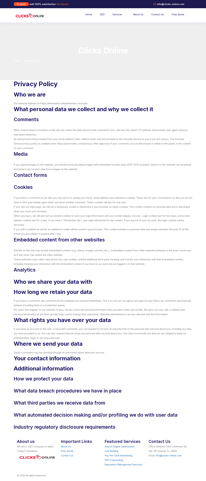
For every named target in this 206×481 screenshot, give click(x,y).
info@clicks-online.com (169, 455)
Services (117, 14)
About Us (138, 14)
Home (88, 14)
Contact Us (157, 14)
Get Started (62, 4)
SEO (102, 14)
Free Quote (178, 14)
